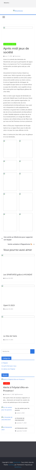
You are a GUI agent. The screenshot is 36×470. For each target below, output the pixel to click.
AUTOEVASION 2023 (21, 428)
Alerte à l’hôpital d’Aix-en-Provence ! (16, 389)
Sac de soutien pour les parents (22, 409)
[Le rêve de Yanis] (18, 317)
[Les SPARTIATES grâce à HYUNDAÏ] (18, 255)
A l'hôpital (4, 363)
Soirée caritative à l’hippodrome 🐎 (20, 244)
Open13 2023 (9, 305)
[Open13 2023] (18, 286)
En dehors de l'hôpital (9, 44)
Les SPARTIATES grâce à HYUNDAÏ (17, 274)
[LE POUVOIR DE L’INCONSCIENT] (7, 420)
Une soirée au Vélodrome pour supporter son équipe (18, 238)
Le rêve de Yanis (10, 336)
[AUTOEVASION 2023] (7, 429)
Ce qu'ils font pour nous (8, 366)
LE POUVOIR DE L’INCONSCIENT (19, 419)
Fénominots (17, 56)
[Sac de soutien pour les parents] (7, 410)
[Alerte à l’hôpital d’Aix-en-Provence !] (18, 379)
